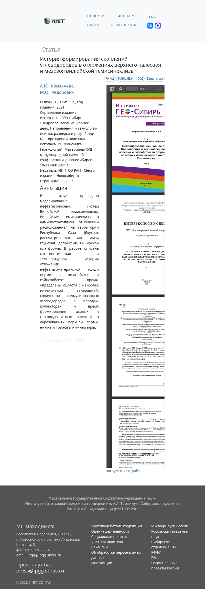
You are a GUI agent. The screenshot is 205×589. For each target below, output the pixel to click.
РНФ (154, 557)
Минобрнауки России (169, 526)
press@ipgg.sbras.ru (40, 570)
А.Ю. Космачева (57, 86)
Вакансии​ (99, 547)
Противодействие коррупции (116, 526)
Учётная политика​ (107, 541)
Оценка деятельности (110, 531)
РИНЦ (110, 78)
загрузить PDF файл (123, 470)
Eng (152, 17)
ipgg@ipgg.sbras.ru (44, 555)
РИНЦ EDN (126, 78)
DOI (140, 78)
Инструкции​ (101, 562)
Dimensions (155, 78)
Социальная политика (110, 536)
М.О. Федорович (57, 92)
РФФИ (156, 552)
